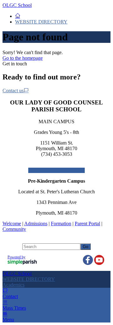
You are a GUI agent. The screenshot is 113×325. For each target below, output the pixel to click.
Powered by (16, 257)
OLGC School (17, 5)
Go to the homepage (23, 58)
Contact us (13, 90)
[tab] (56, 285)
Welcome (12, 223)
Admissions (35, 223)
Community (14, 229)
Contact (10, 296)
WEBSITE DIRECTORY (41, 21)
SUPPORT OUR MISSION (56, 170)
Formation (61, 223)
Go (85, 246)
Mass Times (14, 308)
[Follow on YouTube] (99, 260)
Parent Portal (87, 223)
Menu (8, 319)
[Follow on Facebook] (88, 260)
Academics (13, 284)
